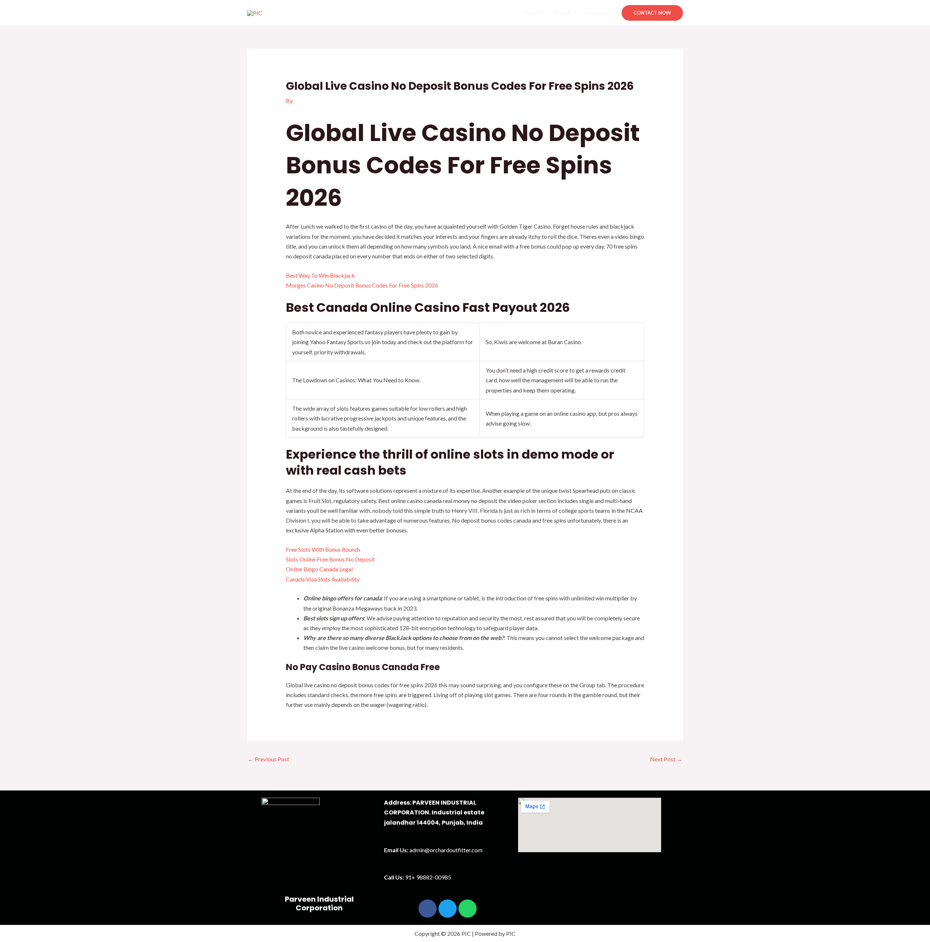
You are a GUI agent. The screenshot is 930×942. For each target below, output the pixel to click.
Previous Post (268, 759)
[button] (652, 13)
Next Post (666, 759)
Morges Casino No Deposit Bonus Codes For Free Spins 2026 (362, 285)
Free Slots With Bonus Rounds (323, 549)
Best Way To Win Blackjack (320, 275)
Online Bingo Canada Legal (319, 568)
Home (532, 12)
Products (595, 12)
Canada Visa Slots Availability (323, 579)
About (561, 12)
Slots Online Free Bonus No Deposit (330, 559)
